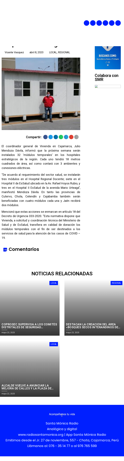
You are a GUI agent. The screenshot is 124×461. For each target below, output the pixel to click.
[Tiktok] (118, 23)
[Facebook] (86, 23)
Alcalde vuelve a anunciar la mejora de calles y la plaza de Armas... (27, 388)
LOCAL (53, 52)
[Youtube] (111, 23)
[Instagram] (99, 23)
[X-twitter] (105, 23)
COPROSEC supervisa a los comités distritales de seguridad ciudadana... (29, 327)
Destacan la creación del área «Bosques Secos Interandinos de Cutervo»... (92, 327)
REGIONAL (64, 52)
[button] (68, 23)
